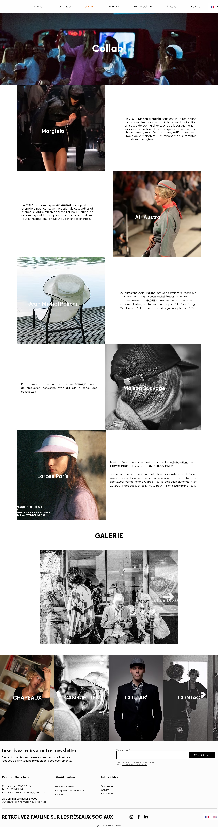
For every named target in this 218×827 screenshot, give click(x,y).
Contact (59, 794)
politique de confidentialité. (134, 764)
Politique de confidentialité (70, 790)
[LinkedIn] (146, 817)
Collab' (105, 789)
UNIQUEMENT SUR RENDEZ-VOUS (19, 798)
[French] (206, 816)
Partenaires (107, 793)
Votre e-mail (122, 750)
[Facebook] (138, 817)
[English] (214, 816)
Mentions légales (64, 786)
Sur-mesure (107, 786)
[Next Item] (169, 597)
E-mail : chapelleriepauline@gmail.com (23, 792)
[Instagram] (131, 817)
